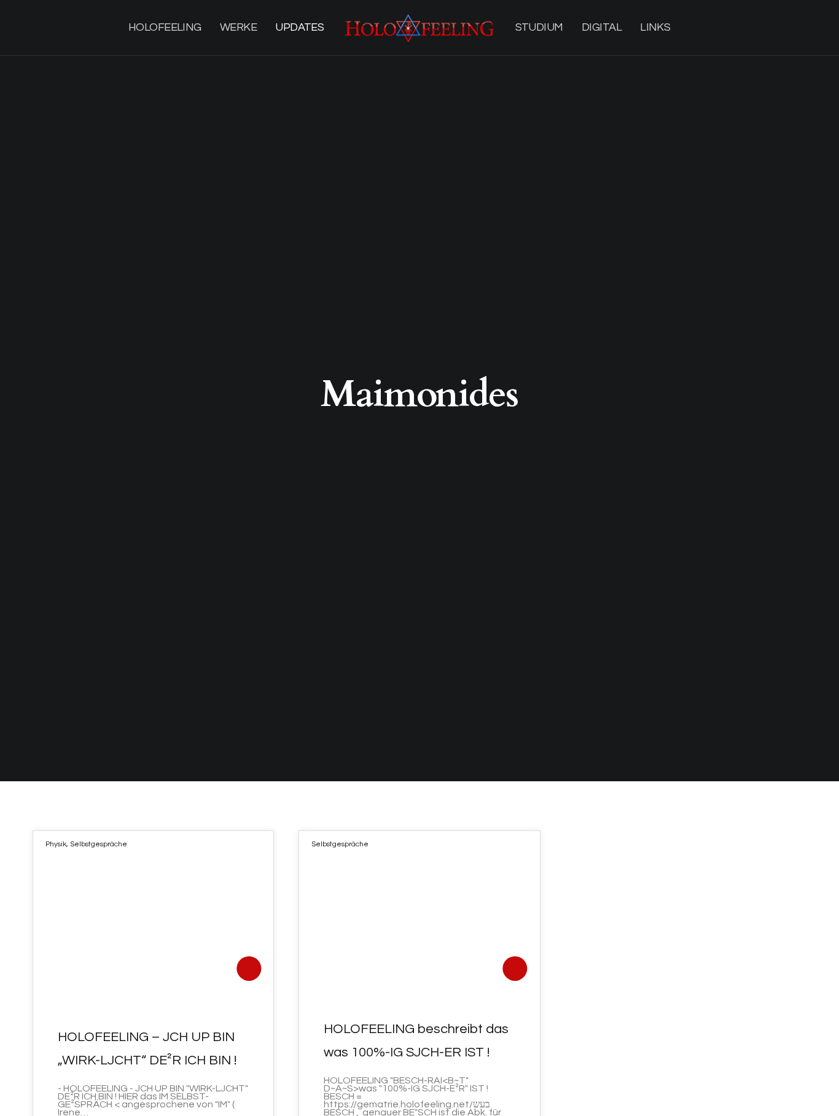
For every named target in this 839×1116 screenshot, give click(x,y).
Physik (55, 844)
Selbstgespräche (98, 844)
